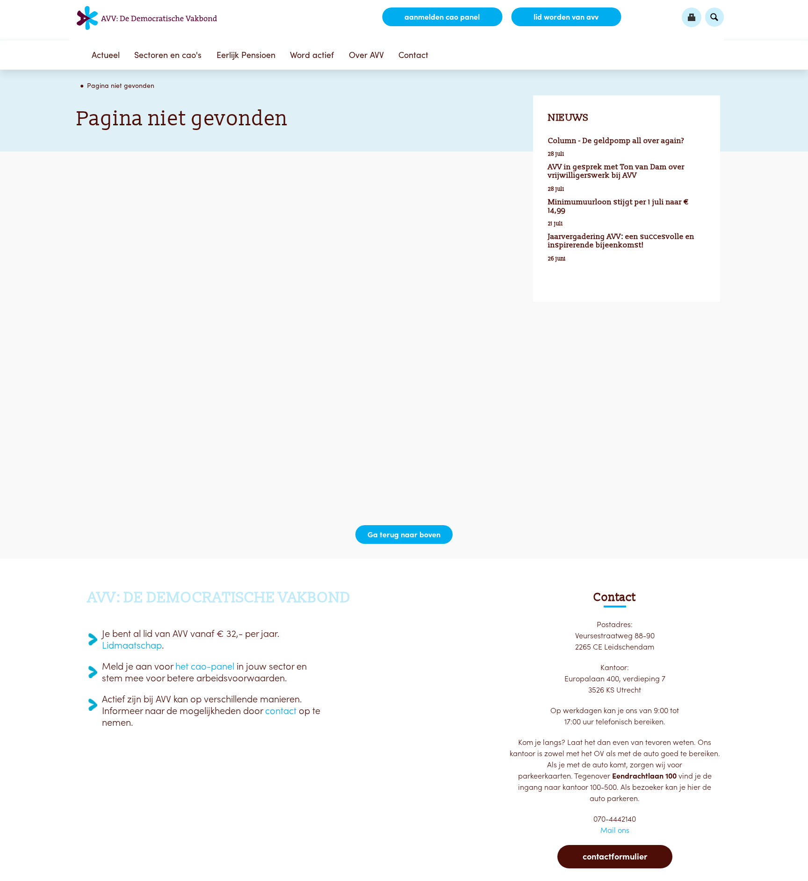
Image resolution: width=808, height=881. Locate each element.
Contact (413, 55)
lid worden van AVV (566, 17)
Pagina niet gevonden (120, 85)
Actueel (106, 55)
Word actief (312, 55)
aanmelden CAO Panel (442, 17)
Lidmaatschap (132, 645)
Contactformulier (615, 856)
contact (280, 711)
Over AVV (366, 55)
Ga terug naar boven (404, 534)
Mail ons (614, 830)
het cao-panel (204, 666)
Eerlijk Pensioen (245, 55)
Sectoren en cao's (168, 55)
